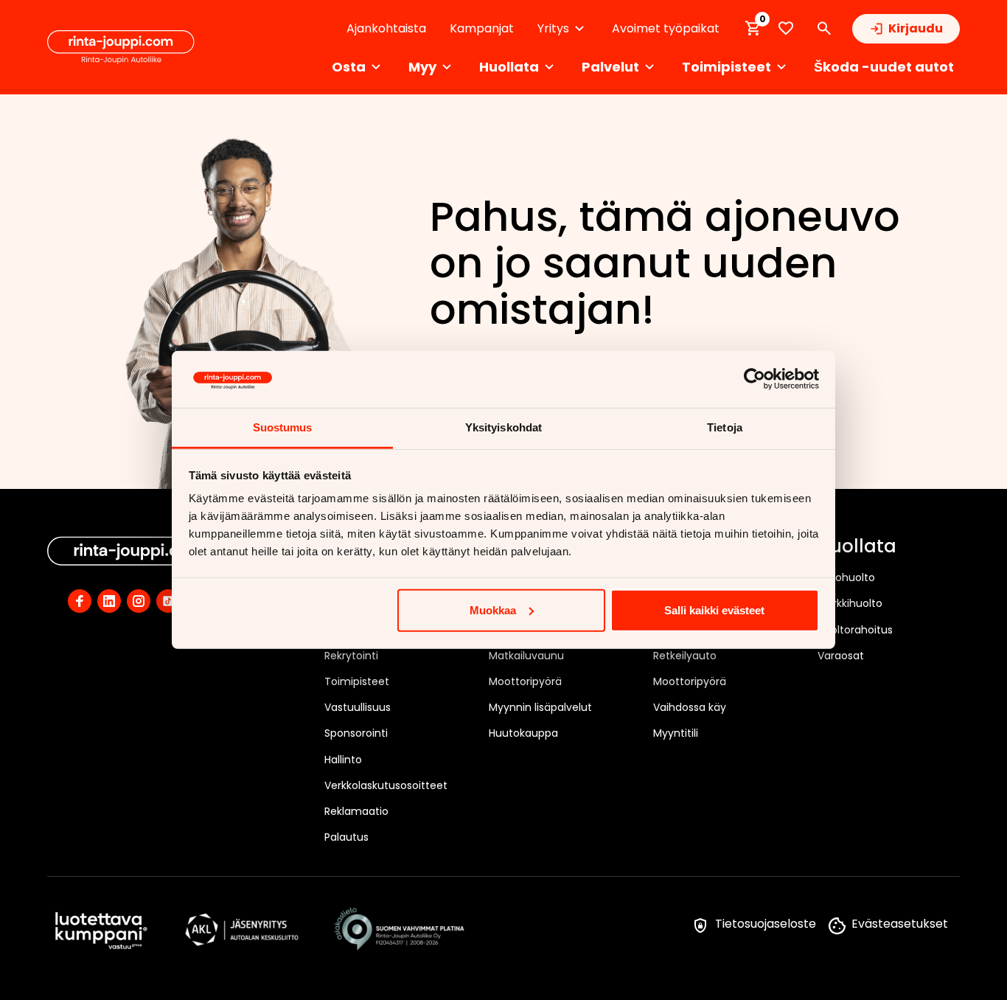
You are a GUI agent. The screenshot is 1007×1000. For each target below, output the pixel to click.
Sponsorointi (356, 733)
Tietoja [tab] (724, 427)
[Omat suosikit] (786, 28)
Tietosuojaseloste (765, 924)
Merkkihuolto (850, 603)
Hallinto (343, 759)
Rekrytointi (351, 655)
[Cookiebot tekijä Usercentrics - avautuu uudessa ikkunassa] (754, 379)
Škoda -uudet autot (884, 67)
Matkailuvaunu (526, 655)
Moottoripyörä (525, 681)
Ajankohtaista (386, 28)
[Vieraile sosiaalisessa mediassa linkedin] (109, 601)
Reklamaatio (356, 811)
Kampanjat (482, 28)
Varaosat (841, 655)
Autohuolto (846, 577)
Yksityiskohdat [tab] (503, 427)
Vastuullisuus (357, 707)
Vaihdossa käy (689, 707)
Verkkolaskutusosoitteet (385, 785)
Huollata (857, 547)
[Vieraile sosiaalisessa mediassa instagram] (138, 601)
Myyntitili (675, 733)
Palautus (346, 837)
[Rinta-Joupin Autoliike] (121, 47)
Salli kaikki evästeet (714, 610)
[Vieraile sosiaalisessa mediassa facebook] (79, 601)
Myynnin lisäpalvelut (540, 707)
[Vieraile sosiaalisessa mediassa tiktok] (168, 601)
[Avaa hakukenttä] (824, 29)
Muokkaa (493, 610)
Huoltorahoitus (855, 629)
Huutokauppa (523, 733)
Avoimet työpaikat (665, 28)
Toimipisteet (356, 681)
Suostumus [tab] (283, 427)
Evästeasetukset (899, 924)
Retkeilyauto (685, 655)
